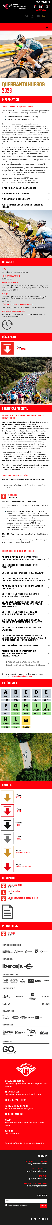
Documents (8, 1086)
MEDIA (8, 1120)
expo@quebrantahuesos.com (37, 1178)
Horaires (11, 1083)
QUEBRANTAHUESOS (14, 1081)
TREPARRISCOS (12, 1092)
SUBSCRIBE (43, 1206)
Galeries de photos (18, 1122)
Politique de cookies (29, 1143)
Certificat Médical (27, 1083)
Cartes (44, 1083)
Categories (37, 1083)
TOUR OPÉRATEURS (14, 1114)
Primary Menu (47, 27)
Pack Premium (9, 1108)
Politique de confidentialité (13, 1143)
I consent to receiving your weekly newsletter (17, 1206)
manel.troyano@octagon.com (37, 1186)
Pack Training (19, 1108)
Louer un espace (13, 1133)
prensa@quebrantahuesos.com (36, 1171)
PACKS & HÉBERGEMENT (16, 1106)
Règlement (18, 1083)
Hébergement (28, 1108)
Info (6, 1083)
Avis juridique (40, 1143)
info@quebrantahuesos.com (22, 676)
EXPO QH (9, 1131)
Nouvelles (8, 1122)
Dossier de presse (38, 1122)
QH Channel (28, 1122)
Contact (7, 1125)
